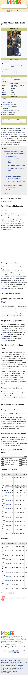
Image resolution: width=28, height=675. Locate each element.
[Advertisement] (14, 16)
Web (9, 10)
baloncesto (22, 132)
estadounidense (5, 134)
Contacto (15, 671)
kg (12, 73)
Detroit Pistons (6, 102)
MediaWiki (20, 668)
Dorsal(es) (4, 94)
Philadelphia (8, 492)
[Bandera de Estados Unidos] (21, 65)
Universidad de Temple (15, 445)
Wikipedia (21, 667)
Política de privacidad (6, 671)
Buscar (25, 6)
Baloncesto (13, 77)
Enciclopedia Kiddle (6, 638)
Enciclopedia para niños (7, 24)
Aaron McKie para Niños (7, 647)
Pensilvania (17, 65)
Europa (3, 288)
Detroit (6, 487)
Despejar (22, 6)
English (18, 10)
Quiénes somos (19, 669)
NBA (12, 90)
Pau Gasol (8, 423)
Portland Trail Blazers (15, 86)
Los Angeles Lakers (7, 106)
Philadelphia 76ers (7, 104)
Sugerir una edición (14, 652)
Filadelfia (13, 65)
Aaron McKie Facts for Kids (19, 598)
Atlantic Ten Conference (14, 278)
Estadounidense (14, 70)
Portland (7, 477)
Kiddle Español (4, 669)
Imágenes (13, 10)
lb (16, 73)
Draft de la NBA (5, 85)
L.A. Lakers (8, 525)
